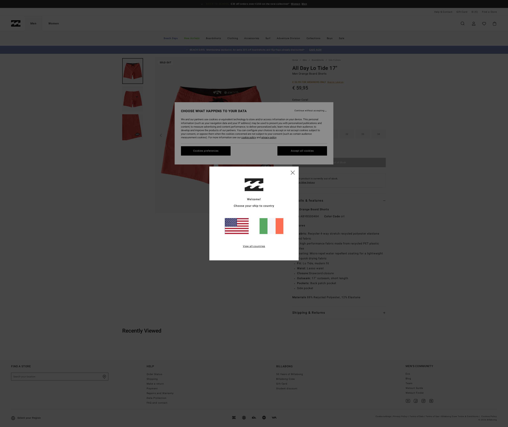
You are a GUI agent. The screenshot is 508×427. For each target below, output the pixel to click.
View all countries (254, 246)
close (293, 172)
